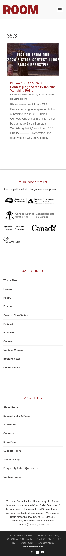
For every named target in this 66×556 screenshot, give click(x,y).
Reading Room (18, 98)
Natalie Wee (20, 94)
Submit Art (9, 424)
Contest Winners (13, 349)
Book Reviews (11, 358)
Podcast (8, 323)
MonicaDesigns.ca (33, 546)
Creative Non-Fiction (15, 315)
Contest (8, 341)
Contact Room (12, 477)
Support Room (12, 450)
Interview (8, 332)
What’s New (10, 280)
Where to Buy (11, 459)
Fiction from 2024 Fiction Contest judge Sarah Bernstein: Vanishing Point (32, 87)
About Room (10, 407)
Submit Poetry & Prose (16, 416)
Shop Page (9, 442)
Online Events (11, 367)
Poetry (7, 297)
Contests (8, 433)
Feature (7, 288)
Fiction (50, 94)
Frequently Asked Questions (20, 468)
